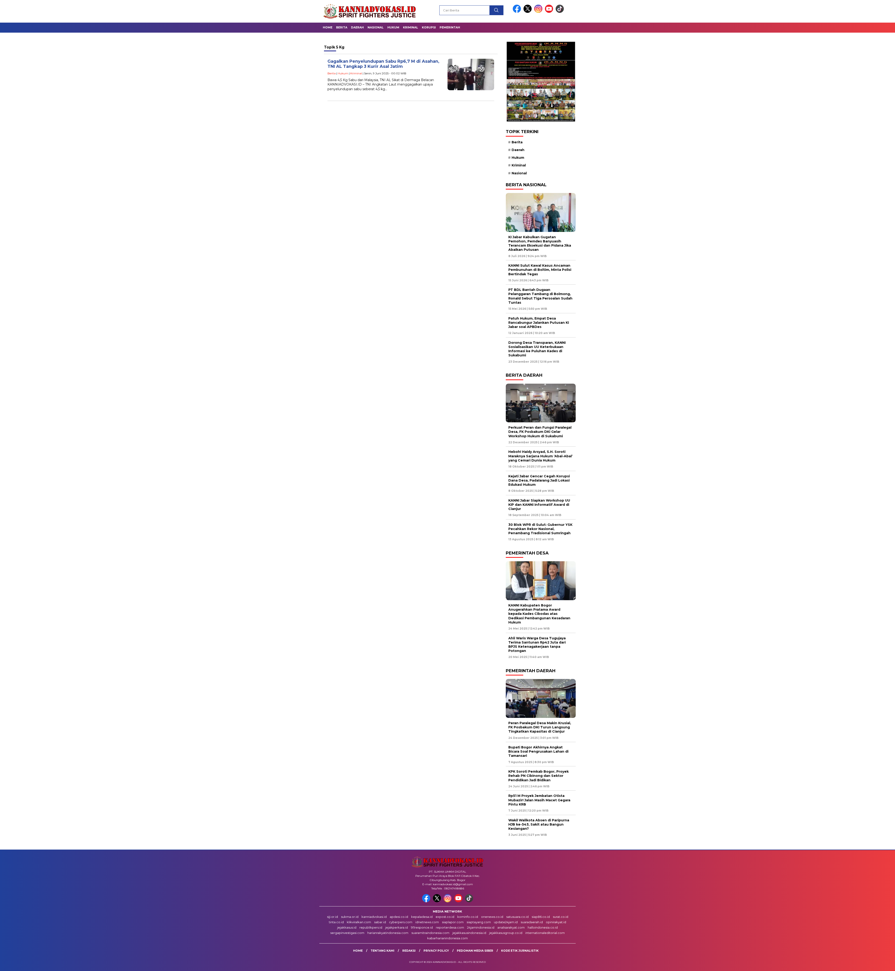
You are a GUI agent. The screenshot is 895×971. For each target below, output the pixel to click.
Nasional (376, 27)
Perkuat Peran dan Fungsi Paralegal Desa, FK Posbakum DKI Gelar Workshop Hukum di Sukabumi (539, 431)
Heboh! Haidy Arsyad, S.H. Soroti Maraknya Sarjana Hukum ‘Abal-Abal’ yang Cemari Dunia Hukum (540, 456)
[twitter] (528, 12)
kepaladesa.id (422, 917)
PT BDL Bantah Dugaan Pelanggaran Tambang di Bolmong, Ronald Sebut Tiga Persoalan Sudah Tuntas (540, 296)
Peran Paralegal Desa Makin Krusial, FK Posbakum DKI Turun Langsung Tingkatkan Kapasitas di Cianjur (539, 727)
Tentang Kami (382, 950)
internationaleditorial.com (545, 933)
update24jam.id (506, 922)
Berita (341, 27)
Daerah (357, 27)
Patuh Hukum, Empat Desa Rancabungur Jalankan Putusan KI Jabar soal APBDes (538, 322)
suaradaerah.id (532, 922)
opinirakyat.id (556, 922)
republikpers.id (370, 927)
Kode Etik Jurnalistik (520, 950)
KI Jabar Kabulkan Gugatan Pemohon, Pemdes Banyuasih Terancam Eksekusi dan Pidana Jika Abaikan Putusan (539, 243)
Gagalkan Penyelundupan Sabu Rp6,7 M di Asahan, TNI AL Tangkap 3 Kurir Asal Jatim (383, 64)
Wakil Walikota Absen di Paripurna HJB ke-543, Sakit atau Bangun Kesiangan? (538, 824)
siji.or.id (332, 917)
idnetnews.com (427, 922)
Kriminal (410, 27)
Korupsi (429, 27)
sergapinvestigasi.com (347, 933)
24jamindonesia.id (480, 927)
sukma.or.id (349, 917)
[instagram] (539, 12)
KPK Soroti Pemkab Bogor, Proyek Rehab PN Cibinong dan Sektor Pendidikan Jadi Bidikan (538, 775)
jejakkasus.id (346, 927)
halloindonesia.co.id (543, 927)
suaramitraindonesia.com (430, 933)
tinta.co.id (336, 922)
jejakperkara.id (396, 927)
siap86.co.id (541, 917)
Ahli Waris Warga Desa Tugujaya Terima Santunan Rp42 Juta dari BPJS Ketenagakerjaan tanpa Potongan (537, 644)
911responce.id (422, 927)
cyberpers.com (400, 922)
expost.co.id (445, 917)
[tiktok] (560, 12)
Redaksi (409, 950)
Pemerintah (450, 27)
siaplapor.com (453, 922)
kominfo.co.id (467, 917)
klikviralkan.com (359, 922)
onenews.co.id (492, 917)
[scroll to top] (864, 963)
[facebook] (518, 12)
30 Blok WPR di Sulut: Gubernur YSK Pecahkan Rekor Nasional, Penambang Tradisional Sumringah (540, 529)
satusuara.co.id (517, 917)
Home (327, 27)
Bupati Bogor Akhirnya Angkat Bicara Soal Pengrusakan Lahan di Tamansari (538, 751)
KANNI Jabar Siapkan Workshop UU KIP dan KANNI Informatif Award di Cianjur (539, 504)
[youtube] (550, 12)
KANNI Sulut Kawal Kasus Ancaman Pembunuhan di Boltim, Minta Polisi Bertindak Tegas (539, 269)
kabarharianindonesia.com (447, 938)
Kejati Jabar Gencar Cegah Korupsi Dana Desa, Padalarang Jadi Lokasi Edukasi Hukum (539, 480)
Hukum (393, 27)
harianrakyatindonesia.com (387, 933)
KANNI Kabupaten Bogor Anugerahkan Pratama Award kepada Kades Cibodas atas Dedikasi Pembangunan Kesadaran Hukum (539, 613)
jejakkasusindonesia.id (469, 933)
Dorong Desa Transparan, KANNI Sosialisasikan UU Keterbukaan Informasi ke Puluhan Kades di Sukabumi (537, 349)
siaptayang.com (479, 922)
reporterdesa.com (450, 927)
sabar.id (380, 922)
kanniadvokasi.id (374, 917)
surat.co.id (560, 917)
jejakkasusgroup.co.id (505, 933)
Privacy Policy (436, 950)
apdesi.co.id (399, 917)
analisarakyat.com (511, 927)
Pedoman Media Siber (475, 950)
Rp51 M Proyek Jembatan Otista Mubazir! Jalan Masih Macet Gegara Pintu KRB (539, 800)
